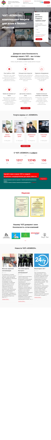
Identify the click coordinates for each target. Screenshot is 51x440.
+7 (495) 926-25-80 (27, 1)
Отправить (39, 39)
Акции (11, 5)
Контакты (23, 5)
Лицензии (25, 193)
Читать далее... (5, 299)
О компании (16, 5)
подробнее (34, 182)
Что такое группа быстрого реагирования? (23, 270)
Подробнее (43, 178)
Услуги (2, 5)
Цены (8, 5)
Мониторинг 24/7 (39, 268)
